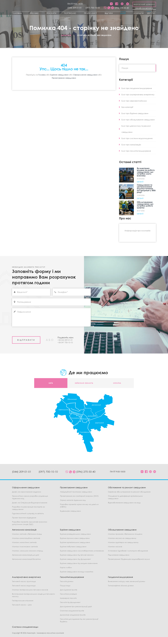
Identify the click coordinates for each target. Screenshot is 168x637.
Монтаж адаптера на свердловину (123, 542)
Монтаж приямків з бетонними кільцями (125, 534)
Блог (123, 13)
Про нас (34, 13)
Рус (154, 13)
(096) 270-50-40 (122, 8)
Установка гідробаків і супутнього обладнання (128, 551)
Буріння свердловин (59, 75)
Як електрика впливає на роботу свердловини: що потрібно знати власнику (146, 172)
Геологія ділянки (66, 581)
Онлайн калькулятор (144, 8)
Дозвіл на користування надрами (26, 492)
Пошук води (65, 585)
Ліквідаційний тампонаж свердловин (76, 492)
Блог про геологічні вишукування (136, 151)
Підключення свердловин (118, 555)
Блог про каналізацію (131, 144)
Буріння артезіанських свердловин (75, 542)
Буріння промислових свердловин (75, 538)
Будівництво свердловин (70, 511)
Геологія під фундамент (70, 602)
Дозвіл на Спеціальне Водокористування (29, 503)
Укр (149, 13)
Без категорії (127, 107)
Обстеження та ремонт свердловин (127, 487)
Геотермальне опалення (22, 600)
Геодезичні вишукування (120, 577)
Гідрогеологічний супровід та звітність (28, 513)
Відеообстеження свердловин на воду (124, 503)
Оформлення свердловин (85, 75)
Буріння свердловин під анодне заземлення (78, 563)
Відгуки (109, 13)
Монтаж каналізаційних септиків (26, 538)
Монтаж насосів (115, 546)
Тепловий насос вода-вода (24, 585)
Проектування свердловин (64, 78)
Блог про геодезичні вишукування (137, 88)
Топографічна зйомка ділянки (121, 585)
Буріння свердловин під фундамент (75, 559)
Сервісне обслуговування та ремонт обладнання (129, 492)
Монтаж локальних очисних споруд (27, 551)
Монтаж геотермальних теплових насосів (30, 590)
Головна (17, 13)
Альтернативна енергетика (26, 577)
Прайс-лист (90, 13)
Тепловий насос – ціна (22, 605)
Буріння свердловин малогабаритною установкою (82, 551)
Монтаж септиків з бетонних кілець (27, 534)
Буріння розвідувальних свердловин (75, 534)
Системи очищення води (25, 627)
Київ (51, 383)
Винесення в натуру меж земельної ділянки (126, 581)
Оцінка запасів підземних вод (73, 500)
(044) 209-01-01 (74, 8)
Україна (117, 383)
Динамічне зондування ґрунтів (72, 615)
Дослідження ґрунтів (68, 590)
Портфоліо (70, 13)
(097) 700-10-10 (92, 8)
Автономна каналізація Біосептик (26, 559)
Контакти (139, 13)
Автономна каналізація (24, 529)
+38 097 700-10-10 (65, 342)
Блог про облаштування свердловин (138, 119)
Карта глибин (66, 567)
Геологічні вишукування (72, 577)
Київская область (84, 383)
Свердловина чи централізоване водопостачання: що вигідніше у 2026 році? (146, 188)
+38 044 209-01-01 (65, 340)
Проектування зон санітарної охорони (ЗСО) (79, 496)
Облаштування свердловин (122, 529)
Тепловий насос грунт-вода (24, 581)
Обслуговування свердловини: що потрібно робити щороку (145, 205)
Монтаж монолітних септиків (24, 542)
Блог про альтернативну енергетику (138, 94)
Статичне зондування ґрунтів (72, 611)
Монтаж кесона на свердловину (122, 538)
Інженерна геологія (68, 598)
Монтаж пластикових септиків (25, 546)
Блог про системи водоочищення (137, 138)
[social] (105, 8)
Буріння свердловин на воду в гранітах (76, 572)
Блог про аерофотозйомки (134, 101)
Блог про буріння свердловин (135, 113)
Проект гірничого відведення (24, 518)
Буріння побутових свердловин (73, 546)
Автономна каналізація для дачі (25, 555)
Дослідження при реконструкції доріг (76, 606)
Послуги (51, 13)
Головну (42, 75)
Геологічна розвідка (68, 594)
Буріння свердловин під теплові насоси (77, 555)
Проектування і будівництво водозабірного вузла (129, 559)
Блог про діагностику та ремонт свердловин (136, 129)
